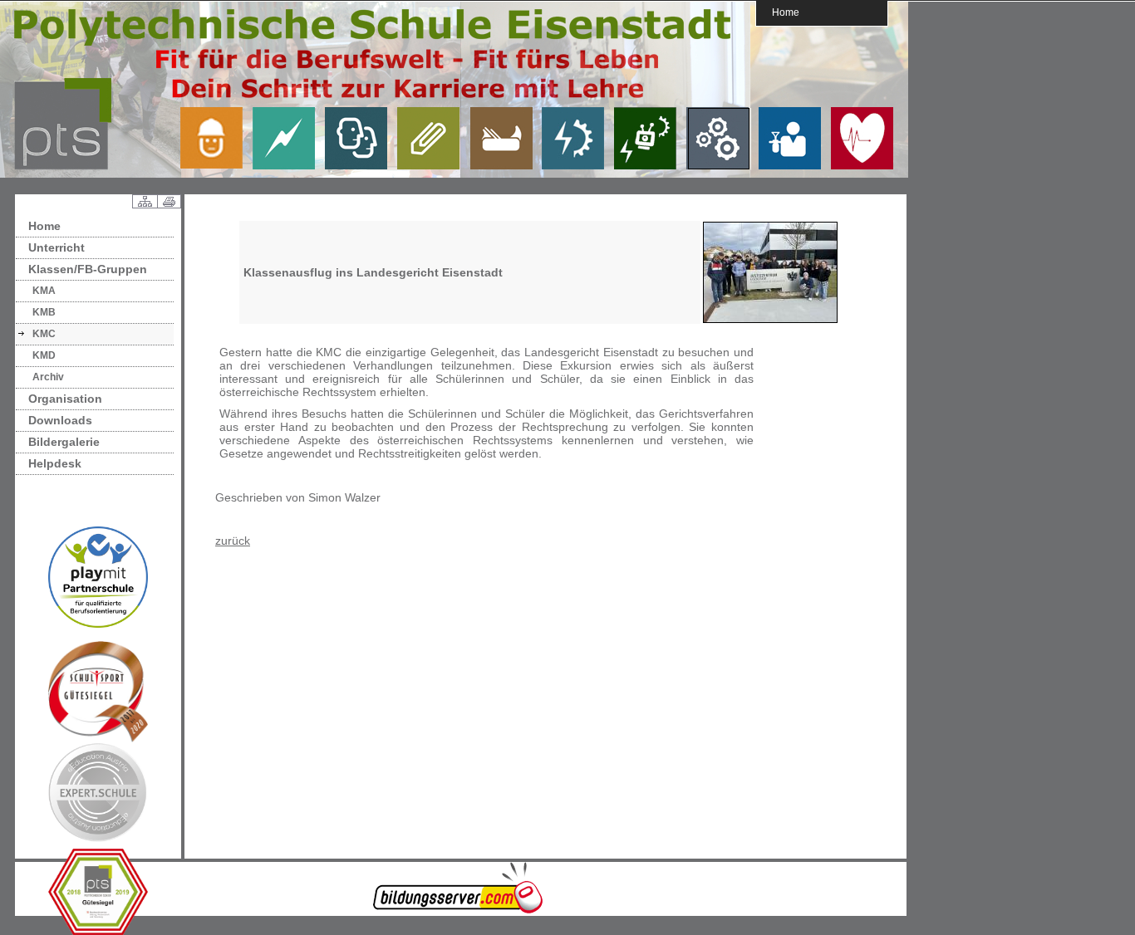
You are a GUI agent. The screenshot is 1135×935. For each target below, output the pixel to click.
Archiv (48, 377)
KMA (44, 291)
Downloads (60, 420)
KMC (44, 334)
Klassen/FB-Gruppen (87, 269)
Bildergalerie (64, 441)
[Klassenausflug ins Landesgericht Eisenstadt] (770, 320)
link (218, 138)
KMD (44, 355)
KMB (44, 312)
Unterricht (56, 247)
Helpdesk (54, 463)
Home (785, 12)
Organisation (65, 398)
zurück (232, 540)
